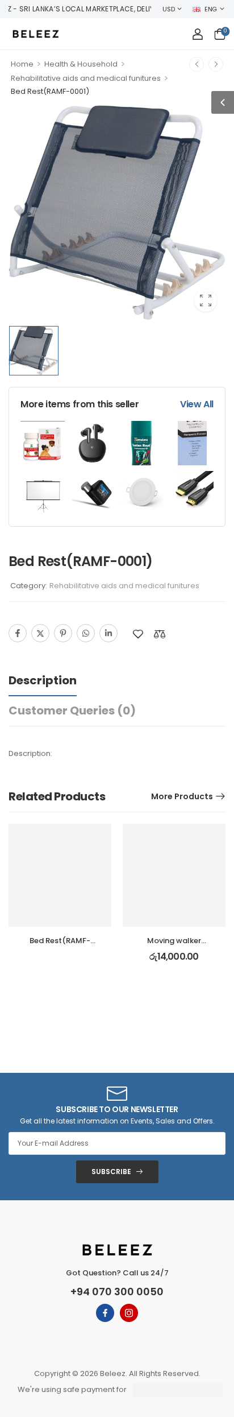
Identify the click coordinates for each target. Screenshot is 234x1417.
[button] (222, 102)
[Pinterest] (63, 633)
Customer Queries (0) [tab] (72, 710)
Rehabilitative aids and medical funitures (86, 78)
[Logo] (35, 33)
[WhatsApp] (86, 633)
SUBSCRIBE (111, 1171)
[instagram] (129, 1313)
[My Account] (197, 34)
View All (197, 404)
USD (168, 9)
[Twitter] (40, 633)
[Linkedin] (108, 633)
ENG (210, 9)
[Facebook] (18, 633)
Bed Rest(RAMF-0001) (60, 945)
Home (22, 64)
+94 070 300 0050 (117, 1291)
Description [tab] (43, 680)
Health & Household (81, 64)
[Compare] (159, 633)
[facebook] (105, 1313)
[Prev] (196, 64)
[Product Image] (117, 212)
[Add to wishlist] (138, 634)
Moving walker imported (174, 945)
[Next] (215, 64)
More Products (182, 796)
